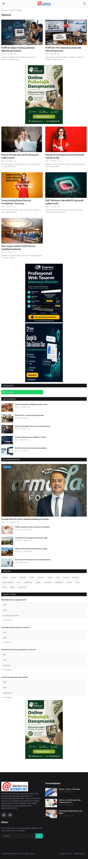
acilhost (50, 577)
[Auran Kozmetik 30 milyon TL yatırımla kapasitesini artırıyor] (7, 562)
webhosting (28, 582)
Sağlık (12, 587)
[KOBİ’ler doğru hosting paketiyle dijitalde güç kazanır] (22, 32)
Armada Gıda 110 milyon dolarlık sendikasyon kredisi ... (26, 519)
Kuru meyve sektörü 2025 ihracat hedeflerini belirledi (18, 247)
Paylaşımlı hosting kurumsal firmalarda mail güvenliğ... (64, 156)
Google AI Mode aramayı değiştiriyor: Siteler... (31, 437)
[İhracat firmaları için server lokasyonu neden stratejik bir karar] (22, 139)
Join (39, 836)
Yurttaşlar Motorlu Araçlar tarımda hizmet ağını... (32, 538)
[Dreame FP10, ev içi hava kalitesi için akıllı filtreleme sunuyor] (7, 418)
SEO (58, 577)
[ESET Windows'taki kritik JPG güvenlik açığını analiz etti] (66, 185)
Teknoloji (22, 577)
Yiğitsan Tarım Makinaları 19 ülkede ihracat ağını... (32, 549)
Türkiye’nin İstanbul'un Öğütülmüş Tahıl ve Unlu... (32, 404)
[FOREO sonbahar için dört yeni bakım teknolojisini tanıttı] (7, 530)
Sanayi (13, 577)
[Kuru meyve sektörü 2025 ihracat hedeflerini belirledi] (22, 231)
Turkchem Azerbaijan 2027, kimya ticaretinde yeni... (33, 426)
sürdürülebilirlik (8, 582)
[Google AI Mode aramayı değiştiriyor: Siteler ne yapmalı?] (7, 440)
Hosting (65, 577)
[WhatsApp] (3, 815)
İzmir (18, 582)
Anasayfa (4, 10)
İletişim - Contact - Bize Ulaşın (69, 789)
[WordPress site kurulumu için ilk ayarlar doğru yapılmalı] (7, 451)
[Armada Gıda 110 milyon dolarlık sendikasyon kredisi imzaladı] (44, 490)
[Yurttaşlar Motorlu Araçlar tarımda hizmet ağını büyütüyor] (7, 541)
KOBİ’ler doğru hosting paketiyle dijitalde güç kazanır (18, 49)
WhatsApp (9, 392)
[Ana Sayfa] (44, 3)
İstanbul (69, 582)
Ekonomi (41, 577)
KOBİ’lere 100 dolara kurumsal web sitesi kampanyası (63, 49)
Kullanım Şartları (65, 854)
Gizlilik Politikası (79, 854)
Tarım (5, 587)
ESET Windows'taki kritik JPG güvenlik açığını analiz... (64, 202)
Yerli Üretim (22, 587)
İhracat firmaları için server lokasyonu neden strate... (20, 156)
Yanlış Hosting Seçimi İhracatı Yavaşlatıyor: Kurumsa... (16, 202)
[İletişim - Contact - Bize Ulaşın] (51, 792)
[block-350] (44, 94)
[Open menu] (3, 3)
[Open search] (84, 3)
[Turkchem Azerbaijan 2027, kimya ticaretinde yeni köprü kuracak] (7, 429)
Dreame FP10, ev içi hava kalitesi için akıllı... (30, 415)
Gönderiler (12, 10)
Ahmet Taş (4, 522)
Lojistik (38, 582)
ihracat (5, 577)
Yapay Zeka (58, 582)
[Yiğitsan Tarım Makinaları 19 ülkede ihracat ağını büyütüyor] (7, 552)
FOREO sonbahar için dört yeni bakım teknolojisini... (33, 527)
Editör (3, 54)
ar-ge (77, 582)
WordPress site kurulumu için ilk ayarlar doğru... (31, 448)
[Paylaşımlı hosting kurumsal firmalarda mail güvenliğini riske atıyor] (66, 139)
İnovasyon (47, 582)
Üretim (32, 577)
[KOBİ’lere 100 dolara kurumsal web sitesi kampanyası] (66, 32)
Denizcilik (75, 577)
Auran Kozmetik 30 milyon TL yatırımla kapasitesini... (33, 559)
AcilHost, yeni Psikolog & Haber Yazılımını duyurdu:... (70, 801)
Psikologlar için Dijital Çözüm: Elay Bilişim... (70, 812)
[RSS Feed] (10, 815)
